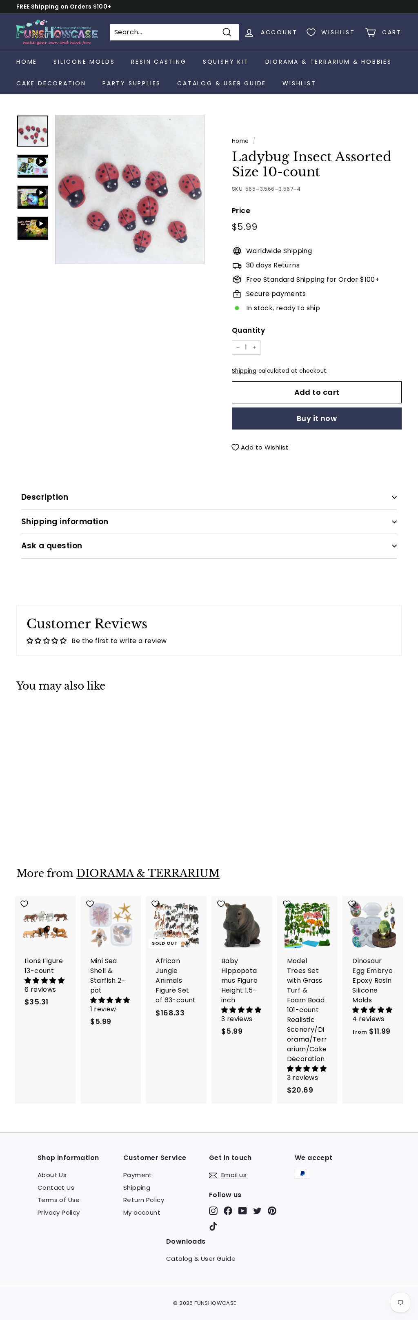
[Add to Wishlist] (45, 716)
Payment (137, 1175)
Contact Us (56, 1187)
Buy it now (317, 418)
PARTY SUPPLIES (131, 83)
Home (26, 62)
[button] (44, 980)
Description (44, 497)
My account (141, 1212)
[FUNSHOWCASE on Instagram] (213, 1210)
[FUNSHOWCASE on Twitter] (257, 1210)
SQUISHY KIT (226, 62)
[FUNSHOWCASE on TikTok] (213, 1226)
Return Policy (143, 1199)
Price (241, 211)
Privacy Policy (59, 1212)
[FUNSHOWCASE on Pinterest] (272, 1210)
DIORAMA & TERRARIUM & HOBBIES (328, 62)
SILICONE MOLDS (84, 62)
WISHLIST (299, 83)
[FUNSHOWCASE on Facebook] (228, 1210)
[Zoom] (130, 189)
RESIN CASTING (158, 62)
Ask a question (51, 545)
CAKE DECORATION (51, 83)
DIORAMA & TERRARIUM (148, 873)
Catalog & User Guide (221, 83)
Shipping (244, 371)
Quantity (248, 330)
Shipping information (65, 521)
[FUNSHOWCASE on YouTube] (242, 1210)
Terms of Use (59, 1199)
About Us (52, 1175)
